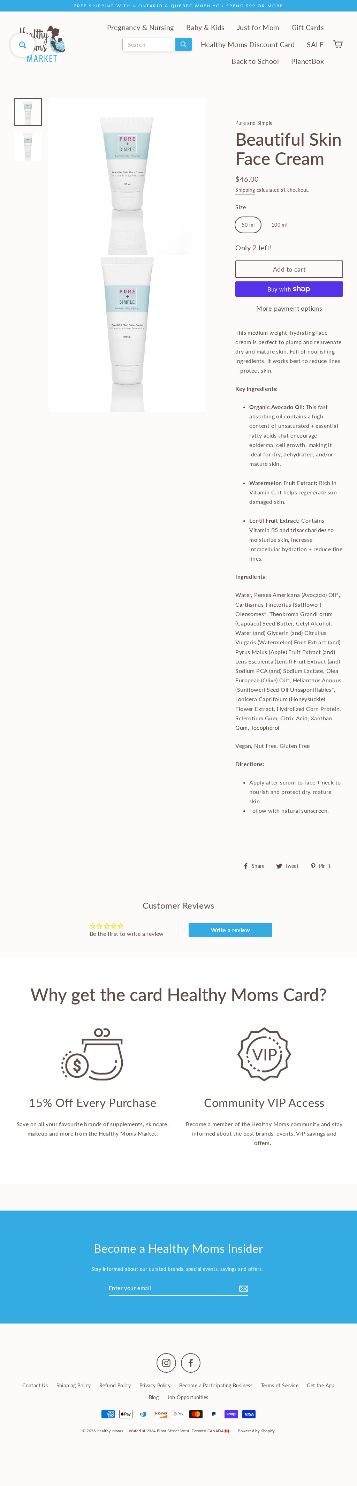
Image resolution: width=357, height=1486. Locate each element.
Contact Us (35, 1385)
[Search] (183, 44)
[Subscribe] (242, 1288)
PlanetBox (307, 61)
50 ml (248, 225)
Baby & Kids (205, 27)
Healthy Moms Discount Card (248, 44)
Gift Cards (307, 27)
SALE (315, 44)
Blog (154, 1397)
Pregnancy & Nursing (140, 27)
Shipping (245, 190)
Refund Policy (115, 1385)
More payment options (289, 308)
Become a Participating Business (215, 1385)
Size (240, 207)
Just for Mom (258, 27)
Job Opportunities (187, 1397)
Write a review (230, 929)
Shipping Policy (73, 1385)
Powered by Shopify (256, 1430)
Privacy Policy (155, 1385)
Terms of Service (279, 1385)
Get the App (320, 1385)
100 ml (279, 225)
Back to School (255, 61)
